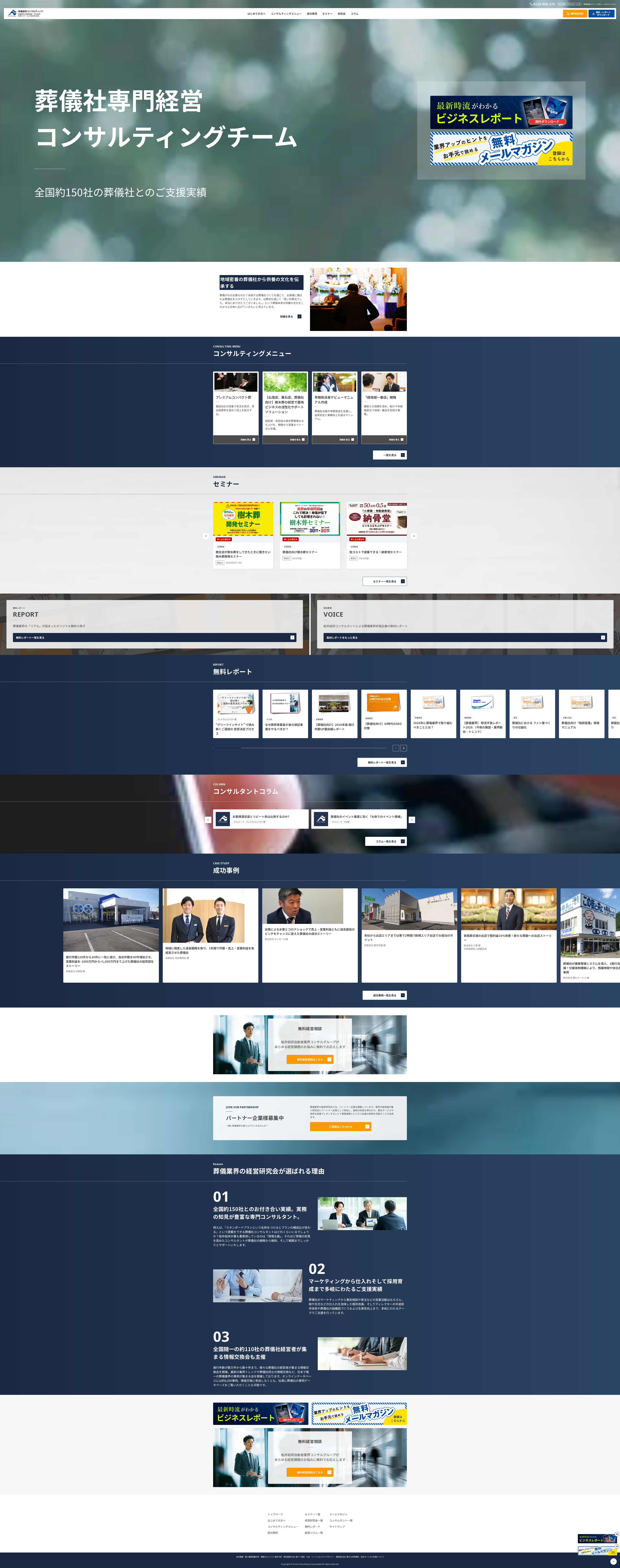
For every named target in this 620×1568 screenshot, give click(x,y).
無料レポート (312, 1526)
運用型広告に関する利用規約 (347, 1556)
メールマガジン (338, 1514)
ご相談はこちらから (340, 1127)
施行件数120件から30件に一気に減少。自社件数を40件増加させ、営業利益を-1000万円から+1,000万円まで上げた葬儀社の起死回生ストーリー (110, 961)
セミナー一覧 (312, 1514)
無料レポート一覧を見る (30, 637)
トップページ (275, 1514)
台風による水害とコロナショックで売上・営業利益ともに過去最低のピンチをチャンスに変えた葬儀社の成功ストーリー (310, 931)
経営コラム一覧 (314, 1533)
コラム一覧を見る (386, 841)
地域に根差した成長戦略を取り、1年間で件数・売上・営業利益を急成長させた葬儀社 (209, 950)
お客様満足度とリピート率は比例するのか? (260, 816)
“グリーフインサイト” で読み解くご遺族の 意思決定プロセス (235, 728)
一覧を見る (389, 455)
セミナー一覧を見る (384, 581)
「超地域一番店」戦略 (380, 397)
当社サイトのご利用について (372, 1556)
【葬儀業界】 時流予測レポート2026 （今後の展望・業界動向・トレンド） (482, 727)
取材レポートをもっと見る (342, 637)
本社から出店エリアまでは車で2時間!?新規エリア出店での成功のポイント (408, 937)
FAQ (308, 1556)
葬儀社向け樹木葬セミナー (300, 552)
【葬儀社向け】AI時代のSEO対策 (383, 725)
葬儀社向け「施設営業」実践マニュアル (580, 725)
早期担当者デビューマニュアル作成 (334, 399)
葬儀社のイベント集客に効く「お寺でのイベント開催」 (367, 816)
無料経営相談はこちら (310, 1059)
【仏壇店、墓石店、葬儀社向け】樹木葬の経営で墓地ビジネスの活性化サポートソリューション (284, 404)
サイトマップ (337, 1526)
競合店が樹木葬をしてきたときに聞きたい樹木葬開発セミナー (243, 554)
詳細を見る (286, 316)
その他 (346, 822)
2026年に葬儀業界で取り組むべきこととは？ (432, 725)
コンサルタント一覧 (341, 1520)
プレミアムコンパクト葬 (233, 397)
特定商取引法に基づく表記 (294, 1556)
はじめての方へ (277, 1520)
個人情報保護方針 (252, 1556)
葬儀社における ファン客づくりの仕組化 (531, 725)
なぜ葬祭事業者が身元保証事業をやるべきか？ (284, 726)
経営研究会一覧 (314, 1520)
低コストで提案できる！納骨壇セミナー (375, 552)
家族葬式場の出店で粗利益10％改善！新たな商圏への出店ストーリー (508, 937)
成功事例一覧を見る (384, 995)
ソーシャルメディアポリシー (322, 1556)
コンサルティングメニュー (283, 1526)
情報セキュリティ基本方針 (271, 1556)
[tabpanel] (236, 714)
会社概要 (239, 1556)
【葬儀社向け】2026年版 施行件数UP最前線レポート (334, 726)
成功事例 (273, 1533)
